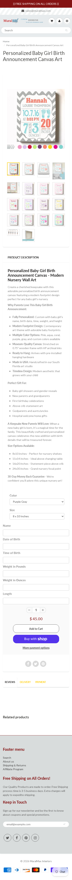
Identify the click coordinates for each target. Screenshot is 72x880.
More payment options (36, 647)
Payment (40, 682)
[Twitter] (7, 838)
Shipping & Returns (14, 765)
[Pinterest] (26, 838)
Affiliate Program (13, 769)
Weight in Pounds (14, 566)
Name (7, 525)
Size (12, 510)
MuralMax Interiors (41, 861)
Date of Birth (11, 539)
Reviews (10, 682)
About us (8, 761)
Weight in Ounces (14, 580)
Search (7, 757)
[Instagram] (35, 838)
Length (7, 593)
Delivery (25, 682)
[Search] (66, 30)
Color (13, 495)
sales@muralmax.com (38, 10)
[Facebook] (17, 838)
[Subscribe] (64, 824)
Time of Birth (11, 553)
